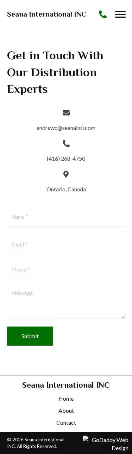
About (66, 410)
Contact (66, 422)
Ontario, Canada (66, 189)
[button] (120, 14)
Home (66, 398)
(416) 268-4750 (66, 158)
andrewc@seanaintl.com (66, 127)
